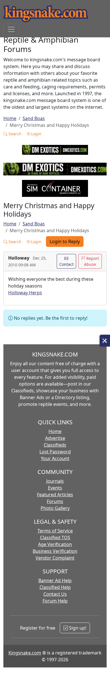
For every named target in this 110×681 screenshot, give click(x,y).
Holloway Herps (25, 293)
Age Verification (55, 544)
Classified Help (55, 587)
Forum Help (55, 601)
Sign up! (77, 628)
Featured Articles (55, 494)
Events (55, 488)
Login (35, 133)
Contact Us (55, 594)
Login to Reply (65, 241)
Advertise (55, 438)
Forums (55, 501)
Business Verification (55, 551)
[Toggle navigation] (11, 29)
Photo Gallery (55, 508)
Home (9, 118)
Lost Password (55, 452)
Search (14, 133)
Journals (55, 481)
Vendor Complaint (55, 558)
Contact (66, 264)
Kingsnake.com (24, 653)
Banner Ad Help (55, 580)
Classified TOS (55, 537)
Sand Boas (34, 118)
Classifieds (55, 445)
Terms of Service (55, 531)
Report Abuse (91, 261)
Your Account (55, 458)
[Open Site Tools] (105, 341)
